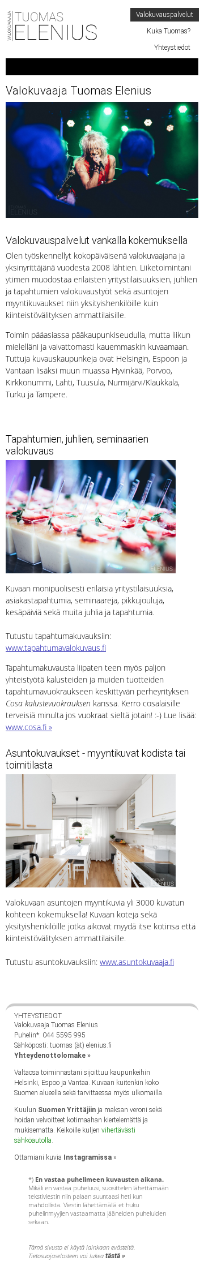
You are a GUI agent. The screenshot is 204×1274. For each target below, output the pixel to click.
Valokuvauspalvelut (164, 15)
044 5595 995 (64, 1035)
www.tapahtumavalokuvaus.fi (56, 647)
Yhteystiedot (172, 48)
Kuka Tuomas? (168, 31)
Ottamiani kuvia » (65, 1157)
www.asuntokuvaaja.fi (137, 961)
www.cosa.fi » (29, 727)
